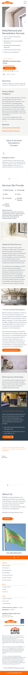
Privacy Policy (5, 601)
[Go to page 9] (20, 485)
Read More (7, 518)
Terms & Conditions (7, 598)
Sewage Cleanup (6, 211)
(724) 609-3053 (9, 68)
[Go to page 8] (19, 485)
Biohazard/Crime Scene (17, 211)
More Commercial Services (11, 350)
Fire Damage (5, 567)
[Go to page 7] (19, 179)
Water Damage (6, 565)
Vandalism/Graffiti (6, 218)
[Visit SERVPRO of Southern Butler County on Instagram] (14, 557)
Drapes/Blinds (15, 215)
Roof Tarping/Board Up (13, 216)
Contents (14, 218)
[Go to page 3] (12, 179)
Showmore (4, 121)
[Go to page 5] (15, 179)
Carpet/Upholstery (20, 213)
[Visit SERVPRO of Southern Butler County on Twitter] (10, 557)
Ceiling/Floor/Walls (7, 215)
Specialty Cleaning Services (11, 131)
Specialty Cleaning (6, 577)
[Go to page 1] (9, 179)
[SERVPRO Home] (7, 2)
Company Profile (6, 587)
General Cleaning (6, 580)
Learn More (7, 437)
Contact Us (5, 591)
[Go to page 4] (14, 179)
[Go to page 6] (17, 179)
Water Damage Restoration (11, 127)
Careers (4, 589)
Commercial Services (7, 575)
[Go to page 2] (11, 179)
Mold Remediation (6, 570)
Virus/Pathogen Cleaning (8, 213)
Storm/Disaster (6, 572)
